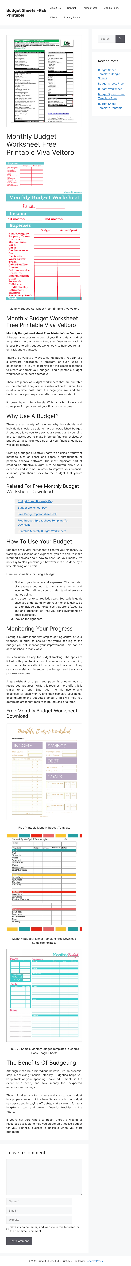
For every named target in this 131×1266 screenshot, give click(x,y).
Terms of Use (89, 7)
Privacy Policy (72, 17)
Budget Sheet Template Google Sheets (109, 74)
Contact (71, 7)
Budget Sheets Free (111, 83)
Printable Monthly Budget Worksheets (42, 531)
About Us (55, 7)
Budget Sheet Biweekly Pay (35, 501)
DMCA (54, 17)
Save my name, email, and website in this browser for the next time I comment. (44, 1229)
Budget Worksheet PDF (32, 507)
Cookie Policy (111, 7)
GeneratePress (94, 1260)
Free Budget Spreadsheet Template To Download (43, 522)
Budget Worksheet (110, 89)
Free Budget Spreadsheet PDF (37, 514)
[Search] (120, 39)
